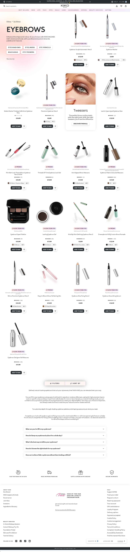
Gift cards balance (113, 506)
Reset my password (113, 501)
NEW (33, 10)
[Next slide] (90, 2)
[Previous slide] (40, 2)
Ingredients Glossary (10, 506)
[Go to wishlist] (121, 6)
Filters (56, 383)
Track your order (112, 495)
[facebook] (21, 541)
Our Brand (6, 492)
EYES (51, 10)
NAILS (57, 10)
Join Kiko (6, 501)
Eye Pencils (45, 47)
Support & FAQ (112, 492)
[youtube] (30, 541)
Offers (84, 10)
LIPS (39, 10)
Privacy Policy (111, 524)
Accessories (73, 10)
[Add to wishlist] (86, 64)
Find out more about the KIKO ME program (65, 509)
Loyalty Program (112, 509)
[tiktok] (25, 541)
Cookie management (114, 521)
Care (64, 10)
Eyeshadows (14, 47)
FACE (45, 10)
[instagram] (16, 541)
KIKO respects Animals (10, 495)
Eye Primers (28, 52)
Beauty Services (96, 10)
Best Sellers (24, 10)
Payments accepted (113, 515)
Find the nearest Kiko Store (116, 536)
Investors (6, 503)
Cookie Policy (111, 518)
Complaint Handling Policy (116, 530)
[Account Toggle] (117, 6)
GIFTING (108, 10)
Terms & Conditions (113, 527)
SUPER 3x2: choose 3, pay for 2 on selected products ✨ (65, 1)
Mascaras (13, 52)
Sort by (76, 383)
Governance (7, 498)
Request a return (112, 498)
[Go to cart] (126, 6)
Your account (111, 503)
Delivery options (112, 512)
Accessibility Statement (115, 533)
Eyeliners (30, 47)
